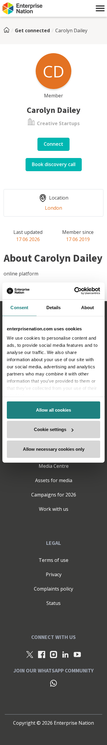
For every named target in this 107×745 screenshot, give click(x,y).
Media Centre (54, 466)
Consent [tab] (19, 307)
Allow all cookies (53, 409)
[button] (100, 8)
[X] (29, 654)
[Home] (8, 30)
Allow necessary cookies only (53, 448)
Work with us (53, 509)
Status (53, 603)
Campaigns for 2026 (53, 494)
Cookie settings (50, 429)
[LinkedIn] (65, 654)
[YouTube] (77, 654)
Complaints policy (53, 588)
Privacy (54, 574)
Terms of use (53, 560)
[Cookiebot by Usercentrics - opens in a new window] (75, 291)
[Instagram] (53, 654)
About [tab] (87, 307)
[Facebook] (41, 654)
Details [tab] (53, 307)
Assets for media (53, 480)
